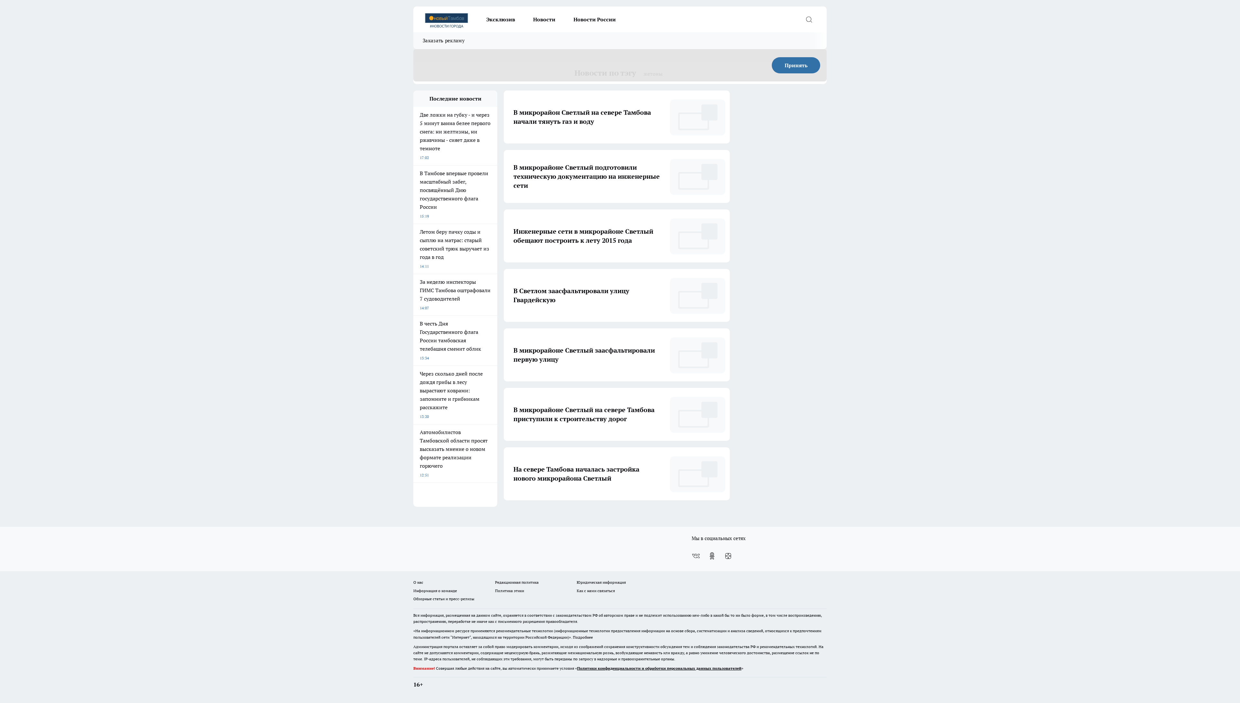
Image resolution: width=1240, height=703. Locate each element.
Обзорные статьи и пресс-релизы (443, 598)
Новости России (595, 19)
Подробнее (583, 637)
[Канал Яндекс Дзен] (728, 555)
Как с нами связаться (596, 590)
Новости (544, 19)
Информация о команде (435, 590)
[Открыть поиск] (808, 19)
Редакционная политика (517, 582)
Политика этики (509, 590)
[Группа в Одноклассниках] (712, 555)
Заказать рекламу (444, 40)
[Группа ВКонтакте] (696, 555)
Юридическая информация (601, 582)
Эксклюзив (500, 19)
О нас (418, 582)
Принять (796, 65)
